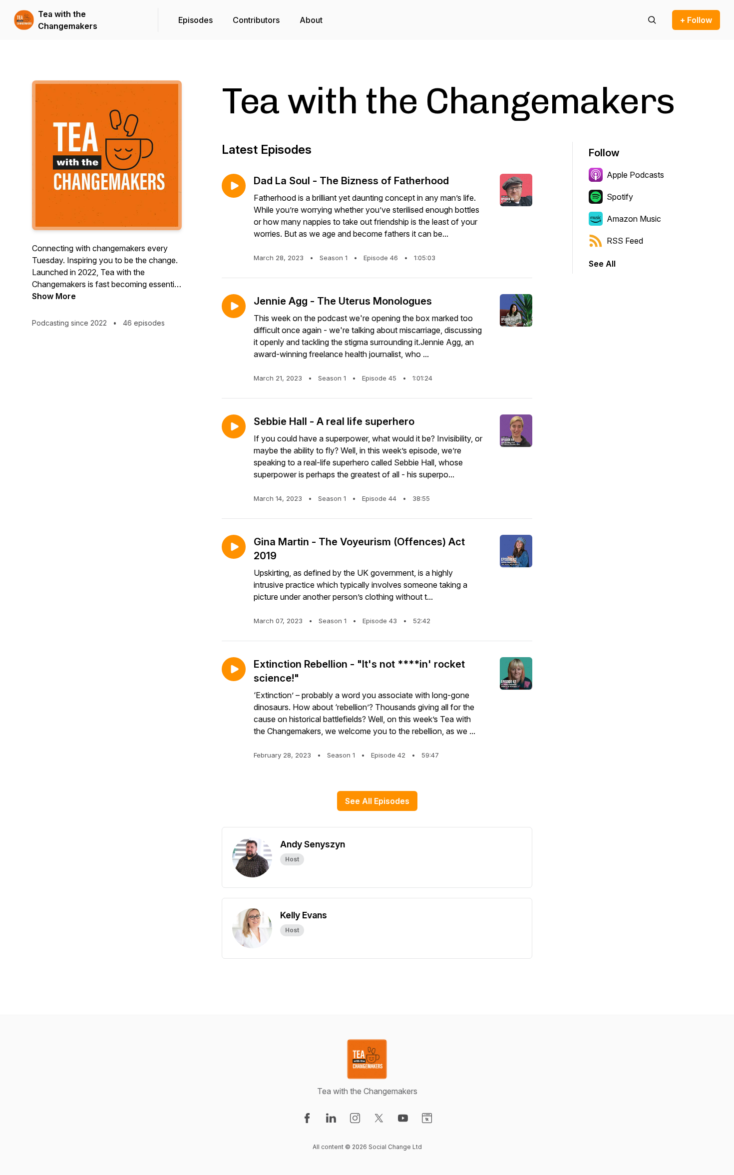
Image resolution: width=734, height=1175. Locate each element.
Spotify (620, 197)
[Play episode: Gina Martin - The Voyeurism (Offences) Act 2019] (234, 547)
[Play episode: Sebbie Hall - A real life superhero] (234, 426)
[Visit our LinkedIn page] (331, 1118)
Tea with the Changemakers (67, 20)
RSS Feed (625, 241)
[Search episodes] (652, 20)
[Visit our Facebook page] (307, 1118)
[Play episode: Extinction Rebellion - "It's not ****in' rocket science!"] (234, 669)
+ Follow (696, 20)
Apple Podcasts (635, 175)
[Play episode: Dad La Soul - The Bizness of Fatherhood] (234, 186)
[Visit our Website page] (427, 1118)
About (311, 20)
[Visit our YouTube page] (403, 1118)
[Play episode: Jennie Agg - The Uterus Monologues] (234, 306)
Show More (54, 296)
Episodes (195, 20)
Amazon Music (634, 219)
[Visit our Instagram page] (355, 1118)
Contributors (256, 20)
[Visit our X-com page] (379, 1118)
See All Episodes (377, 801)
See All (602, 264)
